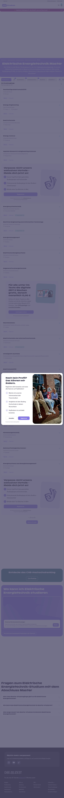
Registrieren (24, 418)
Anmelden (11, 418)
